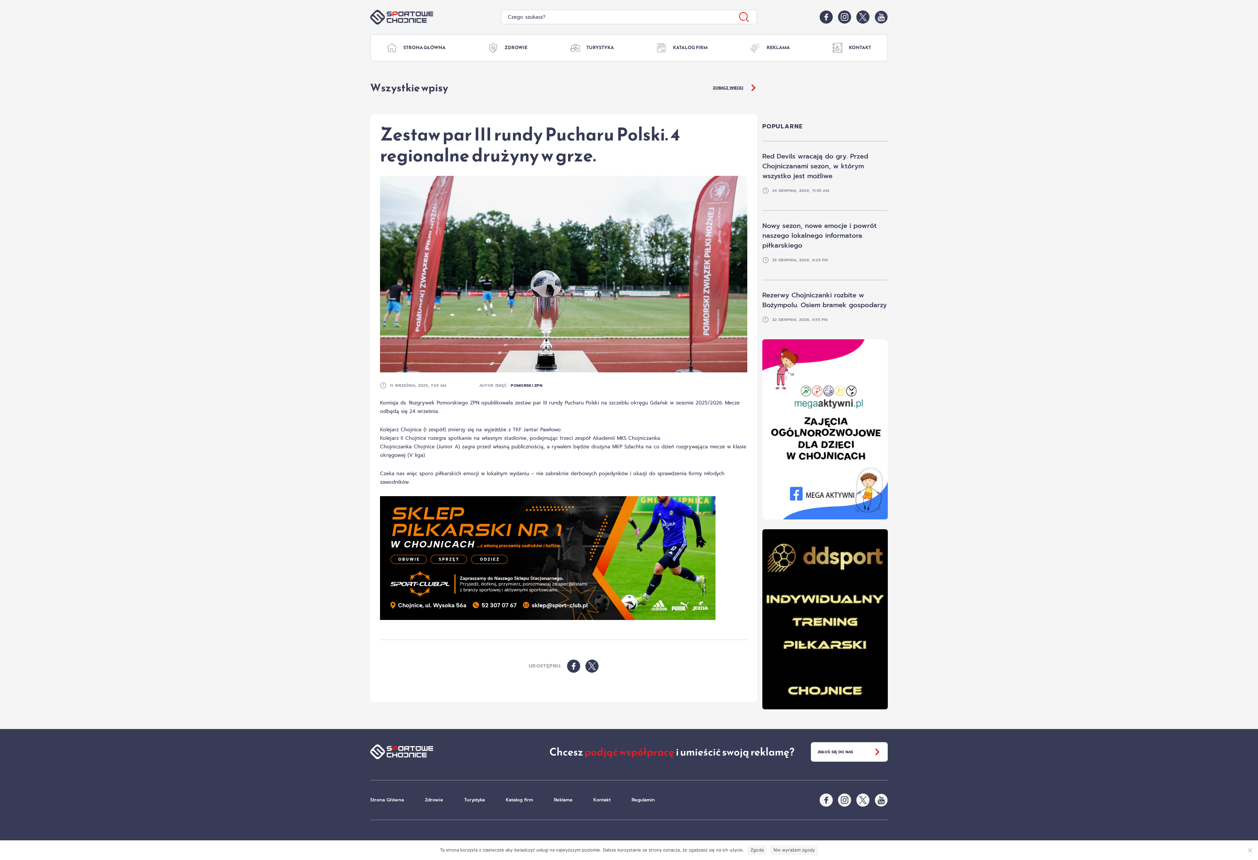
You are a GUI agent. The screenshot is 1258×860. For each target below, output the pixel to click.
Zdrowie (516, 47)
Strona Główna (424, 47)
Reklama (778, 47)
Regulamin (643, 799)
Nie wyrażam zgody (794, 849)
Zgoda (757, 849)
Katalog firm (690, 47)
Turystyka (600, 47)
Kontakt (860, 47)
